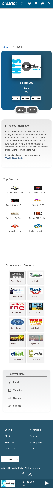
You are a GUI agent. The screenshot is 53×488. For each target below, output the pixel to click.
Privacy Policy (37, 442)
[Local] (36, 4)
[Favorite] (29, 4)
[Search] (49, 4)
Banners (34, 436)
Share (17, 98)
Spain (6, 47)
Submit (8, 430)
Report (27, 98)
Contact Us (10, 448)
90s (26, 92)
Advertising (35, 430)
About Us (9, 442)
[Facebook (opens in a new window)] (23, 474)
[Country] (42, 4)
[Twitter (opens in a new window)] (30, 474)
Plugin (8, 436)
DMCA (33, 448)
